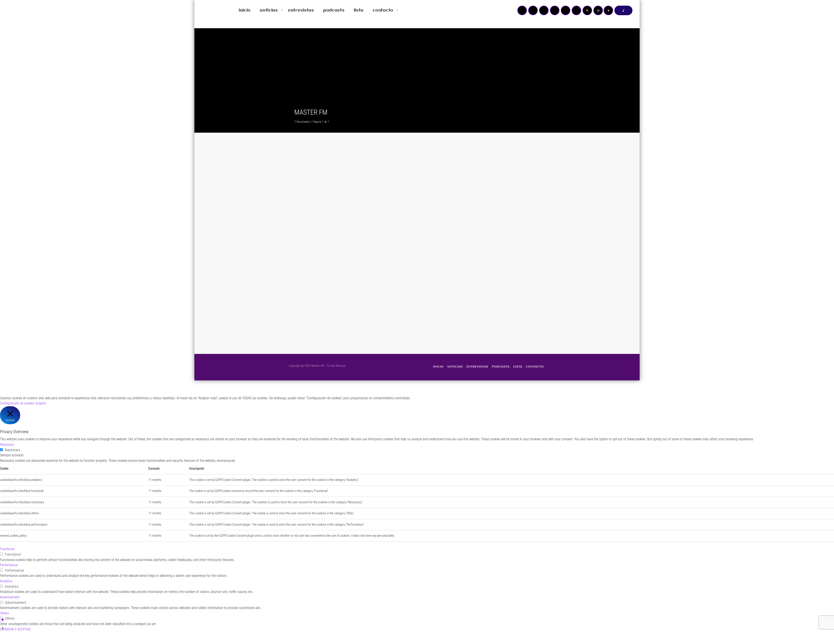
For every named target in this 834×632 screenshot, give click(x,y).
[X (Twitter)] (533, 10)
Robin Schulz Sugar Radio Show (497, 198)
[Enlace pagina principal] (210, 10)
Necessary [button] (7, 444)
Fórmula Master (309, 313)
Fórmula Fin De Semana (403, 256)
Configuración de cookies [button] (17, 403)
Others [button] (4, 613)
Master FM (390, 247)
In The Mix (305, 198)
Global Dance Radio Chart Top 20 (324, 256)
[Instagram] (565, 10)
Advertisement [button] (10, 597)
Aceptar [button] (40, 403)
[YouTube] (522, 10)
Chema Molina (482, 256)
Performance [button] (9, 565)
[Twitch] (544, 10)
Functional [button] (7, 549)
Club (300, 190)
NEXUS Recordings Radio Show (409, 198)
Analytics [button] (6, 581)
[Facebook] (576, 10)
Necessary (12, 450)
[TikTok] (554, 10)
